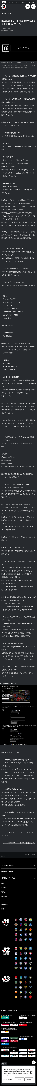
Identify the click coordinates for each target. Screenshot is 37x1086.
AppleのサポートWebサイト (16, 225)
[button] (27, 6)
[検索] (33, 6)
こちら (18, 173)
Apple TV (6, 216)
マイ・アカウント (10, 779)
